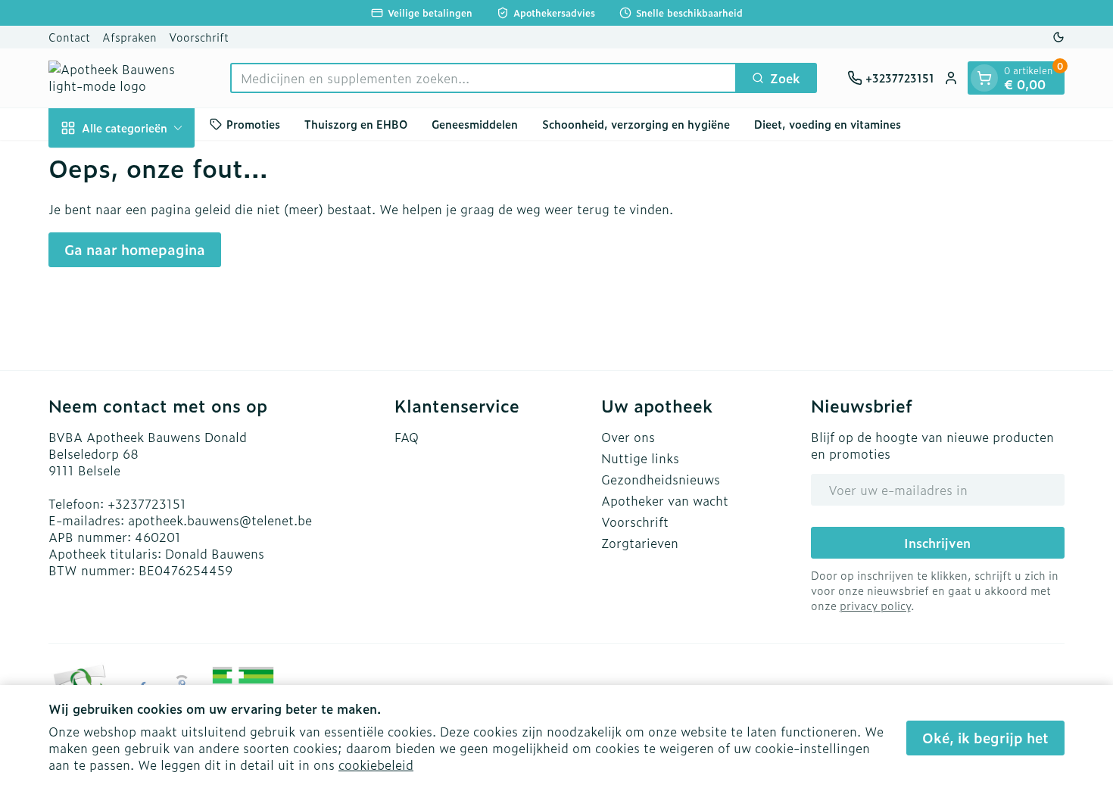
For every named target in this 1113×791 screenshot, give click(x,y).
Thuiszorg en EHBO (355, 124)
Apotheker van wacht (664, 500)
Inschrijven (937, 543)
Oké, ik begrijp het (985, 737)
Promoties (253, 124)
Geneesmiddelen (475, 124)
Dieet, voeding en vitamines (827, 124)
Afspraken (129, 37)
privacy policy (875, 605)
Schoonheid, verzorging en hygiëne (636, 124)
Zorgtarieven (639, 542)
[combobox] (483, 78)
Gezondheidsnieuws (660, 479)
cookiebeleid (375, 764)
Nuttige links (640, 458)
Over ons (628, 436)
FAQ (406, 436)
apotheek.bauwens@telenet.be (220, 520)
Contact (69, 37)
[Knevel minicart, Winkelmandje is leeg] (984, 78)
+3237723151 (147, 503)
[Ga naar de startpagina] (124, 78)
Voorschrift (199, 37)
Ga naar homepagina (134, 249)
